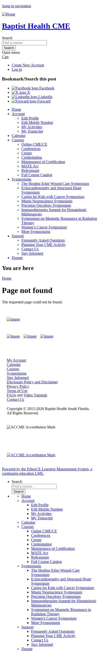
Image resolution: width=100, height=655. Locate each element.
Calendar (18, 136)
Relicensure (30, 170)
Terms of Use (17, 391)
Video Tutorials (35, 395)
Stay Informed (32, 253)
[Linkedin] (46, 336)
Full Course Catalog (36, 175)
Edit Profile (30, 118)
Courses (18, 140)
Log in (17, 69)
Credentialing (31, 157)
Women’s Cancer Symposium (44, 227)
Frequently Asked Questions (43, 240)
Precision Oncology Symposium (46, 205)
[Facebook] (13, 336)
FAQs (11, 395)
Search (7, 38)
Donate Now (79, 319)
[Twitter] (30, 336)
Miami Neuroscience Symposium (46, 201)
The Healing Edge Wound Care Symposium (55, 184)
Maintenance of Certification (43, 162)
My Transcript (32, 131)
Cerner (26, 153)
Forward (43, 101)
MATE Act (29, 166)
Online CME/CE (34, 144)
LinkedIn (44, 97)
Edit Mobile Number (37, 122)
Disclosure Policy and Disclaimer (32, 382)
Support (18, 236)
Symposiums (21, 179)
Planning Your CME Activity (43, 245)
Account (18, 114)
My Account (16, 360)
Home (16, 109)
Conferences (31, 149)
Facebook (46, 88)
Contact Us (30, 249)
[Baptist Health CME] (13, 319)
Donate (17, 258)
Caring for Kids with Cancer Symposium (52, 197)
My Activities (31, 127)
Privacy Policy (18, 386)
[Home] (8, 14)
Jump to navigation (16, 6)
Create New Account (28, 65)
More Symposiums (35, 231)
